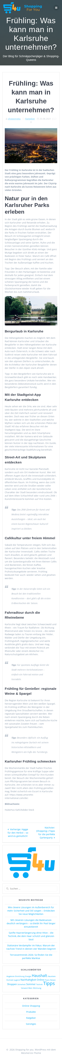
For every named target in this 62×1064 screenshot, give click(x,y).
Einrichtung (19, 976)
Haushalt (39, 975)
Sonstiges (31, 1023)
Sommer (31, 984)
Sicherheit (21, 984)
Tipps (49, 983)
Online (40, 979)
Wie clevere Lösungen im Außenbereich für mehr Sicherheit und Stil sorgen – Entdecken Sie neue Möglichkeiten (31, 910)
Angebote (10, 976)
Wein (30, 988)
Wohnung (37, 988)
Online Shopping (31, 1005)
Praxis (47, 980)
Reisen (53, 980)
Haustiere (51, 976)
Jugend (17, 980)
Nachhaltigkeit (28, 979)
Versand (24, 988)
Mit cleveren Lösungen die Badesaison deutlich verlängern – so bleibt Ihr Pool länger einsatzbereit (31, 923)
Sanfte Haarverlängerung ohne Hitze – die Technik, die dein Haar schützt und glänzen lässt (31, 936)
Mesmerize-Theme (31, 1052)
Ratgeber (30, 118)
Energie (28, 976)
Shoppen (12, 984)
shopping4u (14, 118)
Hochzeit (10, 980)
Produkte (31, 1011)
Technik (39, 984)
